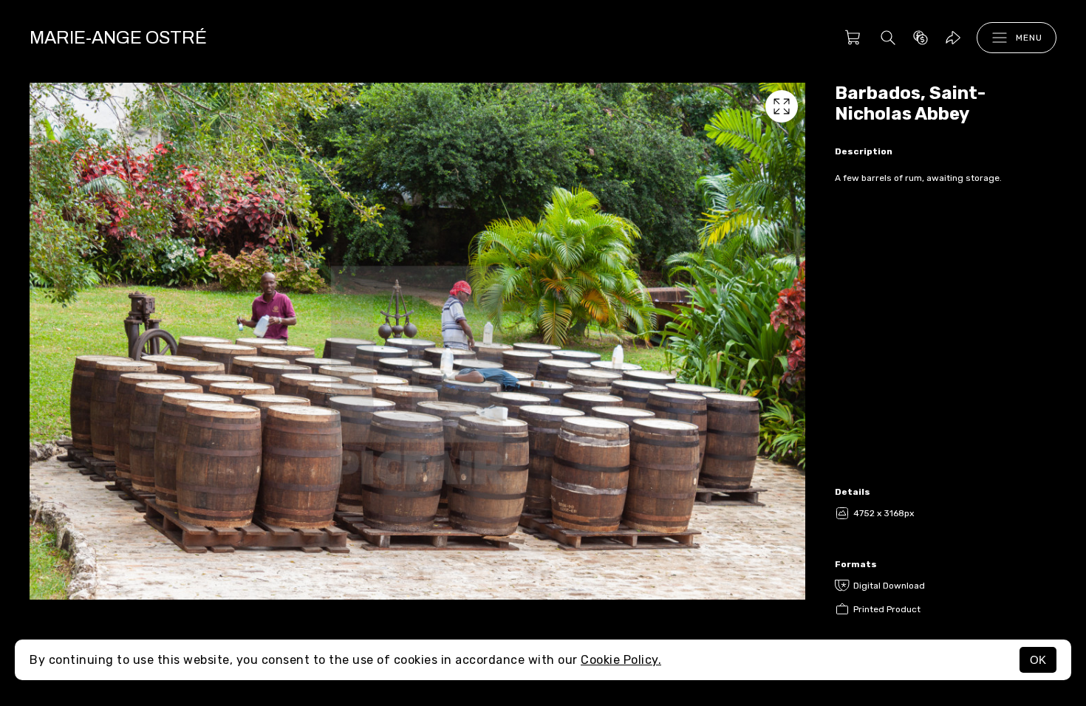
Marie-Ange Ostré (118, 37)
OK (1038, 660)
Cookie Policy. (621, 660)
